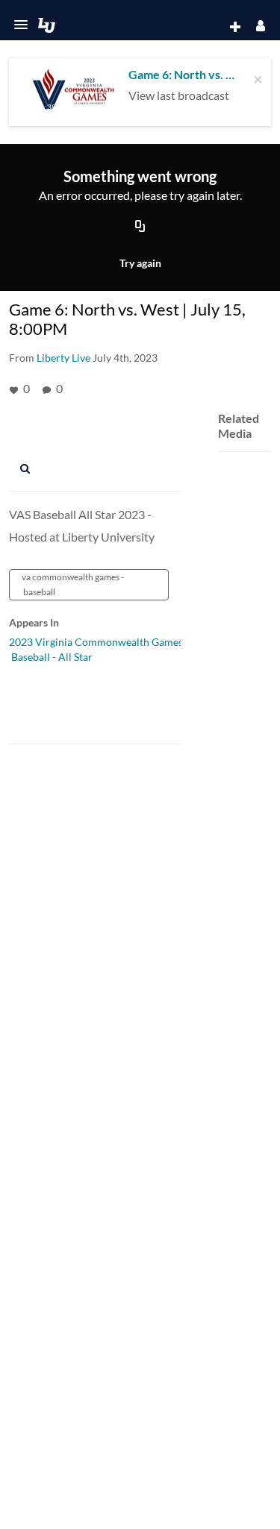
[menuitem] (205, 27)
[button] (21, 24)
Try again (140, 263)
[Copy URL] (140, 227)
